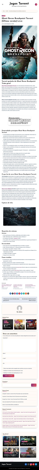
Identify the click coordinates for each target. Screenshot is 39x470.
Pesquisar (5, 381)
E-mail (4, 358)
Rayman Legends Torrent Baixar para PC (28, 416)
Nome (4, 353)
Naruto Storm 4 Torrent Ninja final (27, 418)
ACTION (3, 15)
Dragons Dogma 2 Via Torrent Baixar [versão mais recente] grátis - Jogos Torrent (18, 425)
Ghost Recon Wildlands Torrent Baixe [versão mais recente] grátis (7, 285)
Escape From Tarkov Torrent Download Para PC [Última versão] (15, 399)
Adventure (6, 322)
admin (6, 23)
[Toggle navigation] (2, 4)
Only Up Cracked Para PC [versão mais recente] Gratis (13, 401)
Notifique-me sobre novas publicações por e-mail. (13, 372)
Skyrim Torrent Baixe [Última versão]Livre (11, 404)
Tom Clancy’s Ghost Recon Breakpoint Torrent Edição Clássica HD (17, 285)
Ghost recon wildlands (7, 188)
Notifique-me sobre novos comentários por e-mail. (13, 370)
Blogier (22, 468)
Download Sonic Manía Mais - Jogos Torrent (11, 416)
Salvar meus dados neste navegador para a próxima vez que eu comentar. (18, 368)
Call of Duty (19, 267)
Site (3, 363)
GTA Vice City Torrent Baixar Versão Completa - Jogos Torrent (14, 412)
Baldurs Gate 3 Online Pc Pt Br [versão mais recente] (12, 426)
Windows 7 (16, 238)
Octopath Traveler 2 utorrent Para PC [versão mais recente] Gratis (15, 393)
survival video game (8, 452)
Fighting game (24, 441)
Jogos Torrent (19, 3)
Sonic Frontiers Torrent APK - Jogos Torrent (11, 418)
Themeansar (27, 468)
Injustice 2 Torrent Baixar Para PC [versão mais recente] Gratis (15, 396)
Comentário (5, 337)
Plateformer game (25, 452)
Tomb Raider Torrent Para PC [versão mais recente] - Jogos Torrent (15, 421)
